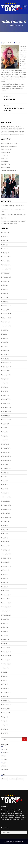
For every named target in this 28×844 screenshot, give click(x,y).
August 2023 (6, 379)
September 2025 (7, 277)
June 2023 (5, 383)
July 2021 (5, 476)
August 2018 (6, 619)
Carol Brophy (4, 158)
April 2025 (5, 297)
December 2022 (7, 407)
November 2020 (7, 509)
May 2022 (5, 436)
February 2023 (6, 399)
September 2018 (7, 615)
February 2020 (6, 546)
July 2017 (5, 672)
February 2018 (6, 643)
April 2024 (5, 346)
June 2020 (5, 529)
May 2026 (5, 244)
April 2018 (5, 635)
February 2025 (6, 305)
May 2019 (5, 582)
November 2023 (7, 366)
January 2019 (6, 598)
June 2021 (5, 480)
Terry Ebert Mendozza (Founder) (9, 146)
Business (4, 749)
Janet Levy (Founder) (6, 149)
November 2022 (7, 411)
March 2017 (6, 688)
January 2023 (6, 403)
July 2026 (5, 236)
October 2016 (6, 708)
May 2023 (5, 387)
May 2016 (5, 729)
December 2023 (7, 362)
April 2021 (5, 489)
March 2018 (6, 639)
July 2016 (5, 721)
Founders (4, 759)
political (20, 778)
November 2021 (7, 460)
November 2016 (7, 704)
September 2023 (7, 375)
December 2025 (7, 265)
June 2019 (5, 578)
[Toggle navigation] (25, 7)
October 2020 (6, 513)
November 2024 (7, 318)
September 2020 (7, 517)
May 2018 (5, 631)
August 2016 (6, 717)
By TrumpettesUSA (7, 42)
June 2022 (5, 432)
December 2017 (7, 651)
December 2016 (7, 700)
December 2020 (7, 505)
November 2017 (7, 655)
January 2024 (6, 358)
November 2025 (7, 269)
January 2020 (6, 550)
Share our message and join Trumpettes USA (12, 205)
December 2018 (7, 603)
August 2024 (6, 330)
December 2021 (7, 456)
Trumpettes (18, 42)
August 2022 (6, 423)
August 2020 (6, 521)
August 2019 (6, 570)
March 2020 (6, 541)
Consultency (5, 752)
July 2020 (5, 525)
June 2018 (5, 627)
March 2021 (6, 493)
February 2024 (6, 354)
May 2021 (5, 484)
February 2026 (6, 256)
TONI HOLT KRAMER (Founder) (9, 143)
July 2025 (5, 285)
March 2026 (6, 252)
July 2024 (5, 334)
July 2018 (5, 623)
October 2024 (6, 322)
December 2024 (7, 313)
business (4, 778)
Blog (11, 25)
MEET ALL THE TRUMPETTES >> (9, 170)
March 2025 (6, 301)
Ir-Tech (21, 841)
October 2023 (6, 370)
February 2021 (6, 497)
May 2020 (5, 533)
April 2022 (5, 440)
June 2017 (5, 676)
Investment (5, 766)
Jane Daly (3, 218)
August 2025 (6, 281)
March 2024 (6, 350)
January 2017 (6, 696)
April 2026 (5, 248)
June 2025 (5, 289)
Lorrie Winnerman (5, 164)
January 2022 (6, 452)
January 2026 (6, 261)
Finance (4, 756)
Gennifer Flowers (5, 167)
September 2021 (7, 468)
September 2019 (7, 566)
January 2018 (6, 647)
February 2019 (6, 594)
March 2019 (6, 590)
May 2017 (5, 680)
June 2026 (5, 240)
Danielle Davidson (5, 152)
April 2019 (5, 586)
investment (12, 778)
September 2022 (7, 419)
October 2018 (6, 611)
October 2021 (6, 464)
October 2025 (6, 273)
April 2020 (5, 537)
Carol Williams (4, 161)
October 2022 (6, 415)
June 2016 (5, 725)
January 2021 (6, 501)
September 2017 (7, 664)
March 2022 (6, 444)
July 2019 (5, 574)
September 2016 (7, 712)
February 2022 (6, 448)
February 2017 (6, 692)
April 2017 (5, 684)
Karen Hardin (4, 155)
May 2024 (5, 342)
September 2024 (7, 326)
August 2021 (6, 472)
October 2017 (6, 660)
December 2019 (7, 554)
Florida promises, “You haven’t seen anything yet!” (13, 214)
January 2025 (6, 309)
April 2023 (5, 391)
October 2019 (6, 562)
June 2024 (5, 338)
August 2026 (6, 232)
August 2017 (6, 668)
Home (6, 25)
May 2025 (5, 293)
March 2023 (6, 395)
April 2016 (5, 733)
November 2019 (7, 558)
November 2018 (7, 607)
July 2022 (5, 427)
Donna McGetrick (9, 99)
